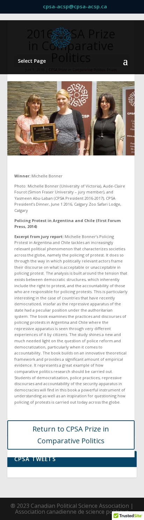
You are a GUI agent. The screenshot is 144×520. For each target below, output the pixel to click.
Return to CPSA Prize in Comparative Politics (71, 434)
